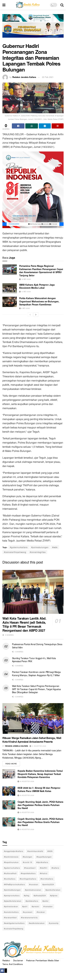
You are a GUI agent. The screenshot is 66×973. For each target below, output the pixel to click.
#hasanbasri (30, 867)
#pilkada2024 (40, 895)
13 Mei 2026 (26, 291)
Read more (12, 763)
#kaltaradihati (10, 873)
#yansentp (53, 923)
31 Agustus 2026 (38, 746)
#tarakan (41, 912)
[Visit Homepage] (28, 5)
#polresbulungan (40, 547)
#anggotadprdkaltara (13, 851)
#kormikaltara (47, 878)
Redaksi (6, 960)
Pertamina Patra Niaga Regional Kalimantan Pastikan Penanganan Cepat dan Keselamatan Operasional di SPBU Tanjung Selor (41, 270)
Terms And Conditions (12, 964)
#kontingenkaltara (28, 878)
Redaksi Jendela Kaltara (24, 77)
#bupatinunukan (11, 862)
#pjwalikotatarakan (12, 901)
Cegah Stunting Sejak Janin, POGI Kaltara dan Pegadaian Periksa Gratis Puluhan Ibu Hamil (40, 805)
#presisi (35, 906)
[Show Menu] (3, 5)
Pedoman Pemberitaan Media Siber (42, 960)
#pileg (26, 895)
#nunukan (33, 884)
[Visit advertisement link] (33, 28)
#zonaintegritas (38, 552)
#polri (24, 906)
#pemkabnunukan (33, 890)
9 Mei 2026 (25, 308)
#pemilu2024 (48, 884)
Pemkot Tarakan (14, 730)
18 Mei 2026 (26, 279)
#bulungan (27, 856)
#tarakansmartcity (29, 917)
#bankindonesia (11, 856)
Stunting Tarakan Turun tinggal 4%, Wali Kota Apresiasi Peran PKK (34, 660)
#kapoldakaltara (28, 873)
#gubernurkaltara (19, 547)
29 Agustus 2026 (26, 795)
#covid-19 (27, 862)
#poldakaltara (32, 901)
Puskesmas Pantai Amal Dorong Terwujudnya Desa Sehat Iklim (37, 646)
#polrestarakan (11, 906)
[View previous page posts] (30, 314)
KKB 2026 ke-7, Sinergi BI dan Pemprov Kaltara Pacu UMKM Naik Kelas (39, 789)
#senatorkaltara (11, 912)
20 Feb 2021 (48, 77)
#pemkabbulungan (12, 890)
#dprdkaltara (42, 862)
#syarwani (27, 912)
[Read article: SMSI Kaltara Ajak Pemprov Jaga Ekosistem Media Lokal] (9, 288)
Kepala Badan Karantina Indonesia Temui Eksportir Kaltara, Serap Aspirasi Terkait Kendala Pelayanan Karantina (40, 774)
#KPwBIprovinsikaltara (14, 884)
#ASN (50, 851)
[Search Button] (62, 5)
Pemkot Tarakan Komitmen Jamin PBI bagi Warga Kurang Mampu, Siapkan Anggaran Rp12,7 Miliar (36, 673)
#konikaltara (9, 878)
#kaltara (55, 867)
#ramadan (48, 906)
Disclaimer (18, 960)
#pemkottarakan (52, 890)
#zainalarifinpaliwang (15, 552)
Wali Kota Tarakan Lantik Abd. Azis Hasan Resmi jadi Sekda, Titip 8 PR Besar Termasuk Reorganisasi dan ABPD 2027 (24, 624)
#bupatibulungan (44, 856)
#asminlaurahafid (35, 851)
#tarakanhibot (10, 917)
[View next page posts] (35, 314)
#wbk (55, 547)
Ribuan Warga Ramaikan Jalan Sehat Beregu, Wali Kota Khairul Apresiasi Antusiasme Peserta (31, 739)
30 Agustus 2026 (26, 781)
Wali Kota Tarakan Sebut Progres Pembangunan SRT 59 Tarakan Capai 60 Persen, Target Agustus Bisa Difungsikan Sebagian (36, 689)
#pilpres (54, 895)
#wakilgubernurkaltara (14, 923)
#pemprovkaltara (12, 895)
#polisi (45, 901)
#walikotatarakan (37, 923)
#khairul (43, 873)
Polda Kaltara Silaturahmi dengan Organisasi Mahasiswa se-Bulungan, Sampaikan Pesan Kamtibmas (39, 301)
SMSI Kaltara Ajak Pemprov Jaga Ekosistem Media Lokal (37, 286)
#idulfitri (43, 867)
